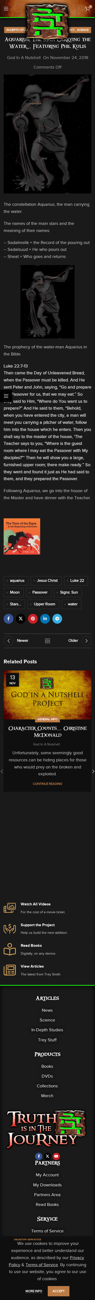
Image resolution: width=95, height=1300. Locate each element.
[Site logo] (47, 21)
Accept (59, 1291)
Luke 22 (77, 580)
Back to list (47, 641)
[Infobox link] (47, 908)
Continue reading (47, 784)
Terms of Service (47, 1230)
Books (47, 1066)
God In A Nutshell (24, 57)
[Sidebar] (6, 396)
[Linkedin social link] (45, 619)
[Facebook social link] (8, 619)
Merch (47, 1095)
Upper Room (44, 604)
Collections (47, 1085)
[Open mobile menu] (6, 8)
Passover (40, 592)
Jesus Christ (47, 580)
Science (83, 30)
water (72, 604)
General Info (47, 719)
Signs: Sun (69, 592)
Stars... (15, 604)
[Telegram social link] (57, 619)
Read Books (47, 1204)
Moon (15, 592)
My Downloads (47, 1184)
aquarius (17, 580)
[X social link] (21, 619)
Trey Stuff (47, 1039)
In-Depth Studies (19, 30)
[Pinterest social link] (33, 619)
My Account (47, 1174)
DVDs (47, 1076)
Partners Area (47, 1194)
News (47, 1010)
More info (34, 1291)
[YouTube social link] (56, 1156)
